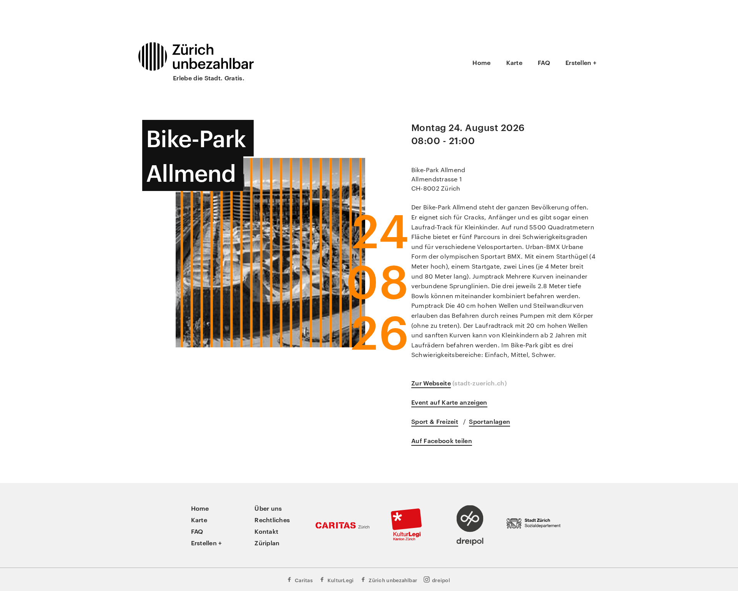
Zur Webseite (431, 383)
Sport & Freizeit (434, 421)
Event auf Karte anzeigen (449, 402)
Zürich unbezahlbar (393, 579)
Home (481, 62)
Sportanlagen (489, 421)
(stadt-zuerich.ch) (479, 383)
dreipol (441, 579)
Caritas (303, 579)
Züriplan (266, 542)
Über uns (268, 508)
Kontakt (266, 531)
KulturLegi (340, 579)
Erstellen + (581, 62)
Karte (514, 62)
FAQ (544, 62)
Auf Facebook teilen (441, 440)
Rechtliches (272, 519)
